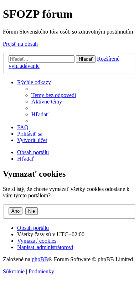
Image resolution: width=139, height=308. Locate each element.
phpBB (40, 259)
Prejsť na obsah (20, 44)
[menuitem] (53, 95)
